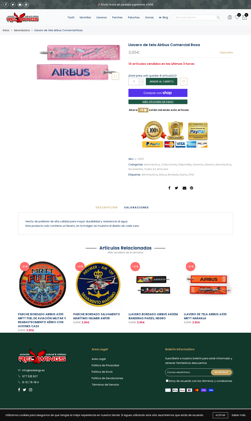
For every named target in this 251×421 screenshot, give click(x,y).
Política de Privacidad (105, 365)
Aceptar (220, 415)
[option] (42, 296)
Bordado (173, 174)
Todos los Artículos (156, 169)
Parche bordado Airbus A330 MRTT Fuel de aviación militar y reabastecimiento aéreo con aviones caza (42, 320)
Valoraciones (136, 207)
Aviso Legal (99, 359)
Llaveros (101, 17)
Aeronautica (149, 174)
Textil (70, 17)
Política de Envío (102, 372)
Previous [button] (18, 294)
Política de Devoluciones (107, 378)
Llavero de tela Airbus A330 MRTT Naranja (205, 316)
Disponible (184, 164)
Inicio (6, 30)
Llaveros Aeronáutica (217, 164)
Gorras (149, 17)
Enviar (218, 17)
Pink (191, 174)
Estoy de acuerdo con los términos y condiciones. (201, 381)
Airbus (162, 174)
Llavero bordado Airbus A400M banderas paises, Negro (153, 316)
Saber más (238, 415)
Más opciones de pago (158, 102)
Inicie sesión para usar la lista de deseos (183, 81)
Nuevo (184, 174)
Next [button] (233, 294)
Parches (117, 17)
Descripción (107, 207)
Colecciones (169, 164)
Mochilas (85, 17)
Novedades (135, 169)
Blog (165, 17)
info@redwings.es (33, 370)
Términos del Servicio (105, 384)
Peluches (134, 17)
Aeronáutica (22, 30)
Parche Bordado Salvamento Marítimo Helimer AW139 (96, 316)
